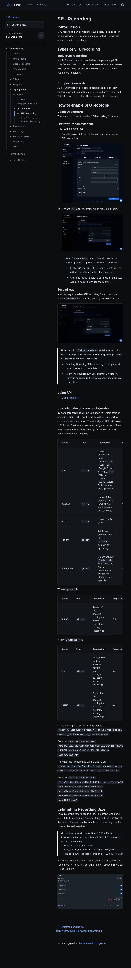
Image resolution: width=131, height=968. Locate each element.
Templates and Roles (28, 103)
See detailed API (71, 397)
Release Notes (17, 160)
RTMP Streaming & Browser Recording (31, 120)
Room (20, 94)
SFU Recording (28, 113)
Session (21, 99)
